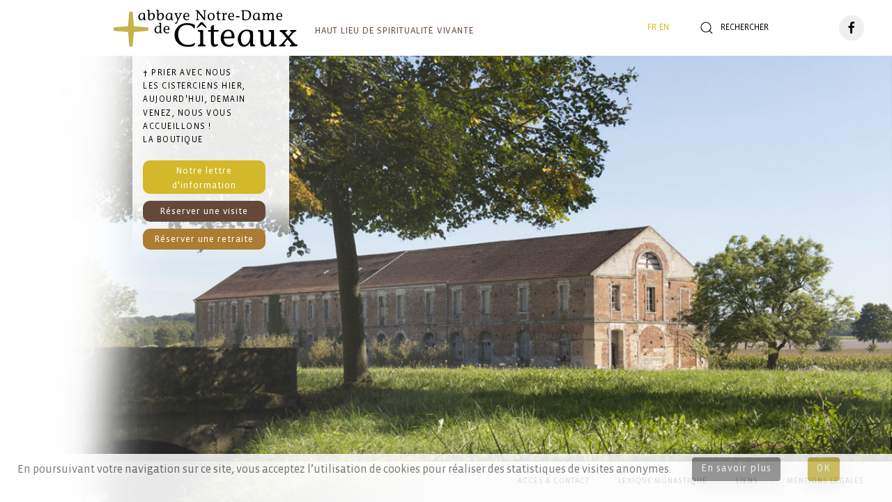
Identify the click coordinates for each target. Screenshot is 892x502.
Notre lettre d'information (204, 178)
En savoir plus (736, 468)
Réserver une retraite (204, 239)
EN (664, 27)
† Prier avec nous (187, 73)
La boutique (173, 140)
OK (824, 468)
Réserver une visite (204, 211)
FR (651, 27)
